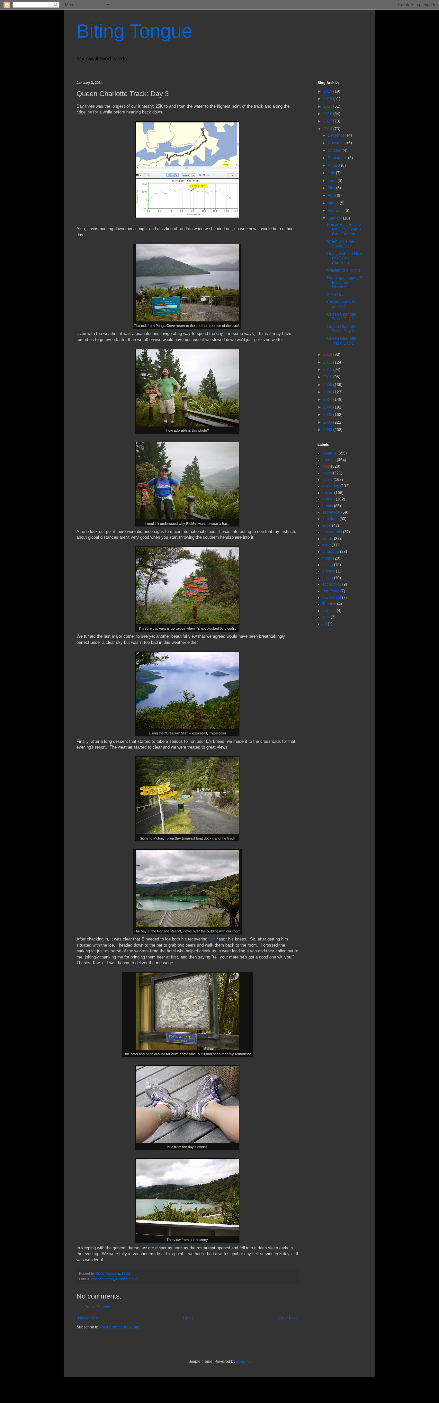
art (324, 624)
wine (326, 545)
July (332, 173)
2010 (328, 377)
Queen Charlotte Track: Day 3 (341, 316)
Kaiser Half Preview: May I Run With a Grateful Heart (345, 229)
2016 (328, 114)
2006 (328, 407)
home (327, 558)
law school (331, 597)
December (337, 135)
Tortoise (329, 604)
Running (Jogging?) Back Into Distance (344, 282)
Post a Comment (99, 1307)
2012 (328, 362)
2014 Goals (337, 294)
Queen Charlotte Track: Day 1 (341, 340)
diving (327, 578)
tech (326, 617)
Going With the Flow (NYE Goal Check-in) (344, 258)
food (326, 466)
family (109, 1279)
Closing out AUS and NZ (341, 304)
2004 (328, 422)
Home (188, 1318)
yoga (326, 525)
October (335, 150)
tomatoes (330, 519)
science (329, 610)
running (122, 1279)
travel (134, 1279)
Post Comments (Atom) (120, 1327)
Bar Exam (330, 591)
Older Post (287, 1318)
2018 (328, 98)
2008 (328, 392)
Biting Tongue (134, 31)
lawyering (330, 486)
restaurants (332, 532)
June (332, 180)
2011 (328, 369)
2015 (328, 121)
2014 (328, 129)
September (338, 158)
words (327, 538)
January (335, 218)
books (327, 506)
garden (328, 499)
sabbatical (331, 512)
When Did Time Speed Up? (340, 243)
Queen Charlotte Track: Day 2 (341, 328)
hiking (327, 564)
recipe (327, 492)
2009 (328, 384)
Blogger (243, 1361)
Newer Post (88, 1318)
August (334, 165)
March (334, 203)
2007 (328, 399)
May (332, 188)
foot (212, 939)
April (332, 195)
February (336, 210)
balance (97, 1279)
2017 (328, 106)
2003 (328, 429)
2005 (328, 414)
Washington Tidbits (344, 270)
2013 (328, 354)
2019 (328, 91)
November (337, 143)
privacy (328, 571)
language (330, 551)
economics (331, 584)
